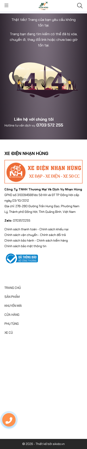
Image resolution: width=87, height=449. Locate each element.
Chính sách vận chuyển (20, 235)
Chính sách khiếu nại (53, 229)
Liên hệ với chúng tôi (34, 119)
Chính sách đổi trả (53, 235)
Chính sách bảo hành (19, 240)
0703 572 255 (49, 125)
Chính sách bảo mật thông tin (25, 246)
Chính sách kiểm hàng (52, 240)
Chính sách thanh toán (20, 229)
